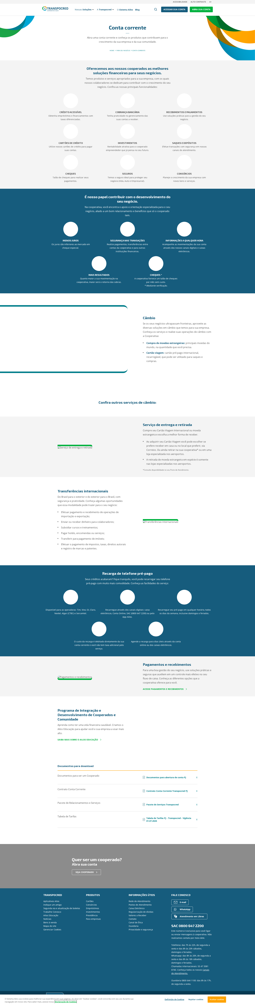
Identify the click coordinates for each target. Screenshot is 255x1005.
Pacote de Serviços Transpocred (161, 804)
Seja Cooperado (85, 872)
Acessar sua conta (174, 9)
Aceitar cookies (217, 999)
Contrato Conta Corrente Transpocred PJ (165, 791)
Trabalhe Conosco (52, 911)
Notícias (47, 918)
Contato (132, 918)
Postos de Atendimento (140, 904)
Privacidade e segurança (141, 929)
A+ (210, 2)
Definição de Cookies (174, 999)
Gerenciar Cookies (52, 929)
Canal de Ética (136, 922)
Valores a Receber (137, 915)
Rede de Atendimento (139, 901)
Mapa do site (49, 926)
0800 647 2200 (191, 926)
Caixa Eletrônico (136, 908)
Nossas (83, 9)
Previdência (92, 915)
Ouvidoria (133, 926)
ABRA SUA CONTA (201, 9)
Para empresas (93, 918)
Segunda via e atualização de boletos (61, 908)
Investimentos (93, 911)
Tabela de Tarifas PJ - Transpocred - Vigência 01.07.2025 (167, 819)
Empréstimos (92, 908)
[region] (127, 1000)
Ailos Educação (50, 915)
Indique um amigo (52, 904)
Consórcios (91, 904)
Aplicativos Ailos (51, 901)
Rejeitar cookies (195, 999)
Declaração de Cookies (65, 1001)
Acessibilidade (180, 2)
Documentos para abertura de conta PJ (164, 777)
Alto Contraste (198, 2)
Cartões (90, 901)
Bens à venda (50, 922)
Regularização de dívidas (141, 911)
